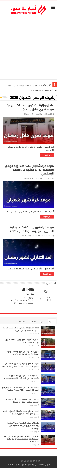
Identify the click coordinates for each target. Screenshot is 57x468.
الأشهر (42, 321)
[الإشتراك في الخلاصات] (1, 97)
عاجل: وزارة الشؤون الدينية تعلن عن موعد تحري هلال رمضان (30, 107)
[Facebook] (37, 461)
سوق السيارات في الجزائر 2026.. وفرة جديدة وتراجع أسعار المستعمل (23, 353)
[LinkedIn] (28, 461)
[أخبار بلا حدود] (28, 9)
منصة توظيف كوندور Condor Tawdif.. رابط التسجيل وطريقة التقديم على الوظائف (22, 425)
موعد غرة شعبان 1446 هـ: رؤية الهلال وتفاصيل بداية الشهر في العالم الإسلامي (29, 169)
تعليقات (32, 321)
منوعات (37, 178)
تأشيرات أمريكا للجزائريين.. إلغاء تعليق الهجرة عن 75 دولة (29, 85)
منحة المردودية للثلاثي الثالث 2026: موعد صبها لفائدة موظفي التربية (21, 329)
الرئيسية (51, 90)
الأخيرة (51, 321)
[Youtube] (25, 461)
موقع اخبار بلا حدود (42, 464)
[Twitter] (34, 461)
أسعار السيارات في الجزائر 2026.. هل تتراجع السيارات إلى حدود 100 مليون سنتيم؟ (20, 389)
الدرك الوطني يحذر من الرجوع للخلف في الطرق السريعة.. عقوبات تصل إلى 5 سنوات (20, 365)
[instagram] (22, 461)
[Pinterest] (31, 461)
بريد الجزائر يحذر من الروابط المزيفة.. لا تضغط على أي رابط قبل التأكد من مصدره (21, 377)
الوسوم (22, 321)
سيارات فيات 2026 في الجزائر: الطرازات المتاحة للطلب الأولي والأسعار (22, 400)
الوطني (37, 114)
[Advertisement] (28, 47)
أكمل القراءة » (47, 155)
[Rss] (39, 461)
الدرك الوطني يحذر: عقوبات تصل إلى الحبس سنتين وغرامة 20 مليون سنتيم (20, 412)
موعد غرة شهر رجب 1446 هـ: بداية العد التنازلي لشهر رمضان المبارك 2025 (29, 229)
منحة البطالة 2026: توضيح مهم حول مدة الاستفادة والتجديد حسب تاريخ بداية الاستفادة (21, 438)
